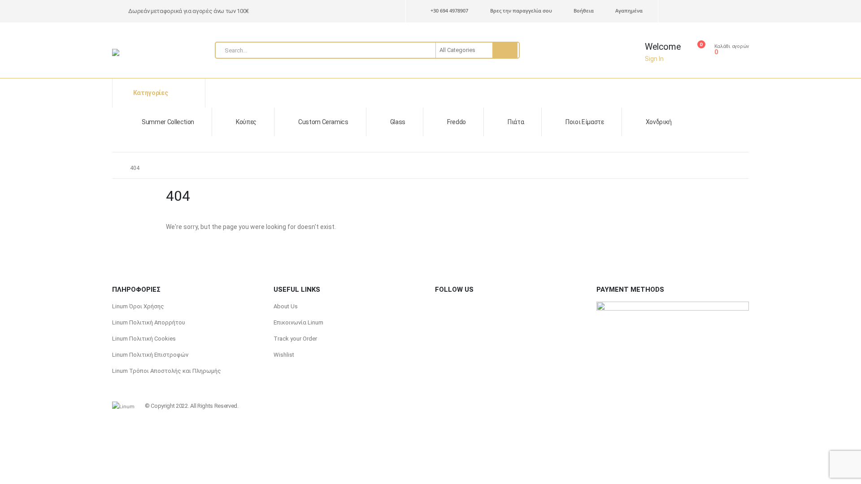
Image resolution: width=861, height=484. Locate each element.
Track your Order (295, 338)
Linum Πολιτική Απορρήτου (148, 322)
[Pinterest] (676, 11)
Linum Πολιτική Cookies (144, 338)
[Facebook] (743, 11)
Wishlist (284, 354)
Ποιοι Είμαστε (584, 121)
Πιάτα (516, 121)
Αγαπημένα (629, 10)
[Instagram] (710, 11)
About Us (286, 306)
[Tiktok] (727, 11)
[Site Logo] (134, 52)
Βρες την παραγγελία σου (521, 10)
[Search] (504, 50)
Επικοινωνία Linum (298, 322)
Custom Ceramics (323, 121)
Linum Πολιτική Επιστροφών (150, 354)
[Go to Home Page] (114, 168)
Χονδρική (659, 121)
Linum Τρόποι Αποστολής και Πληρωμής (166, 370)
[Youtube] (693, 11)
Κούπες (246, 121)
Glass (397, 121)
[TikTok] (458, 306)
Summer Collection (168, 121)
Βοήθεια (584, 10)
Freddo (456, 121)
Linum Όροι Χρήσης (138, 306)
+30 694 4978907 (449, 10)
